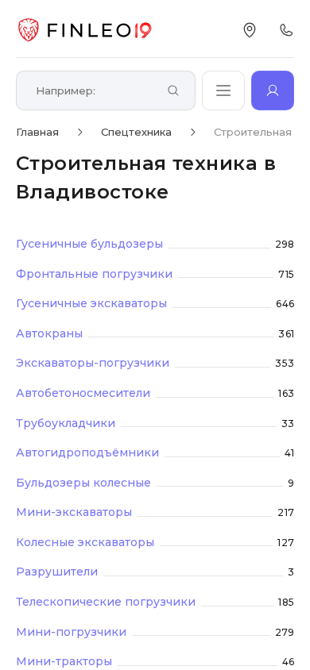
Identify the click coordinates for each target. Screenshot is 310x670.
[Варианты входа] (272, 90)
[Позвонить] (286, 30)
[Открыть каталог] (223, 90)
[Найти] (173, 91)
